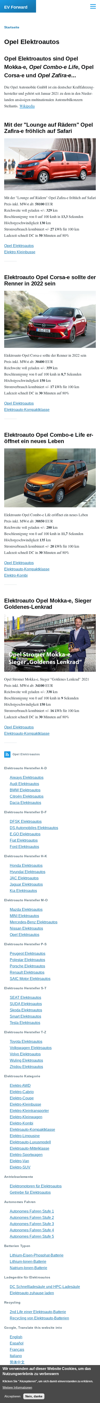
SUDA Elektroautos (26, 1004)
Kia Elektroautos (23, 891)
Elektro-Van (19, 1161)
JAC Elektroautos (24, 878)
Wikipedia (27, 105)
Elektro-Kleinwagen (26, 1117)
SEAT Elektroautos (25, 998)
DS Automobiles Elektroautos (34, 828)
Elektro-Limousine (25, 1136)
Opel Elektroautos (19, 246)
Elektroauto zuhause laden (32, 1293)
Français (17, 1350)
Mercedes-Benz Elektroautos (33, 922)
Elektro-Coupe (22, 1098)
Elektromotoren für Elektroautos (36, 1186)
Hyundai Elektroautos (27, 872)
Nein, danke (33, 1396)
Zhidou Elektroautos (26, 1067)
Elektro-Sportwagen (26, 1155)
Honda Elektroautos (26, 866)
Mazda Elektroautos (26, 910)
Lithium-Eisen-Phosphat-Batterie (36, 1255)
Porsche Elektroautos (27, 966)
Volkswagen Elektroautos (31, 1048)
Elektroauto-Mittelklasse (29, 1148)
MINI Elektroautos (24, 916)
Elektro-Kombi (16, 575)
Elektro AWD (20, 1086)
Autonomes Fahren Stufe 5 (32, 1236)
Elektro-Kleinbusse (25, 1104)
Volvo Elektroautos (25, 1054)
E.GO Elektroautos (25, 834)
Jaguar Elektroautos (26, 884)
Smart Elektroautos (25, 1016)
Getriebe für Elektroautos (30, 1192)
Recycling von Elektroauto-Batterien (39, 1318)
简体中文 (17, 1362)
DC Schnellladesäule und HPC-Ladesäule (45, 1287)
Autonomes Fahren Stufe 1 (32, 1211)
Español (16, 1343)
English (16, 1337)
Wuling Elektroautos (26, 1060)
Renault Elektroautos (27, 972)
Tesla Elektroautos (25, 1023)
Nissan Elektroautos (26, 928)
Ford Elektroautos (24, 847)
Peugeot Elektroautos (27, 954)
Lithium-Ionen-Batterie (28, 1262)
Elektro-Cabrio (22, 1092)
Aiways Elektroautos (26, 777)
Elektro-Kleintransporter (29, 1111)
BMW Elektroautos (25, 790)
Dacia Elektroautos (25, 803)
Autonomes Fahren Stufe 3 (32, 1224)
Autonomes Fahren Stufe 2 (32, 1218)
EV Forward (15, 7)
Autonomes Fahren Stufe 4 (32, 1230)
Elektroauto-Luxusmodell (30, 1142)
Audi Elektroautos (24, 784)
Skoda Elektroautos (26, 1010)
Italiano (16, 1356)
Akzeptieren (12, 1396)
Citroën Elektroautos (26, 796)
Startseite (11, 27)
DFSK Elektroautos (26, 822)
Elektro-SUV (20, 1167)
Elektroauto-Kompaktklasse (27, 410)
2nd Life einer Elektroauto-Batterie (38, 1312)
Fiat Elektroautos (24, 840)
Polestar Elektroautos (27, 960)
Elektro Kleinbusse (19, 252)
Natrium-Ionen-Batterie (28, 1268)
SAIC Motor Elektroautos (30, 979)
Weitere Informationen (17, 1387)
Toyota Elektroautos (26, 1042)
